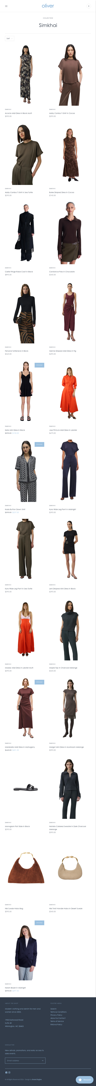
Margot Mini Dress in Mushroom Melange (66, 747)
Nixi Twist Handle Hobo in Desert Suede (65, 908)
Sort (8, 38)
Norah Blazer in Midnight (15, 988)
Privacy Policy (56, 1015)
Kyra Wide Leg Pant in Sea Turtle (18, 589)
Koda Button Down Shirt (15, 509)
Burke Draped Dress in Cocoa (61, 192)
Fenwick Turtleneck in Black (16, 351)
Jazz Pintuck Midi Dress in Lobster (63, 430)
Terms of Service (57, 1021)
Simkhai (8, 109)
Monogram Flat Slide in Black (17, 826)
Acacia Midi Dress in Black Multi (18, 113)
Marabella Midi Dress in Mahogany (20, 747)
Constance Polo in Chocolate (62, 272)
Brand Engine (37, 1079)
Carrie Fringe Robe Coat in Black (19, 272)
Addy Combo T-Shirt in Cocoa (62, 113)
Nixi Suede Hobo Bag (14, 908)
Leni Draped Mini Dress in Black (62, 589)
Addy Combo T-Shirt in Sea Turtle (19, 192)
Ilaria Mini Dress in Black (15, 430)
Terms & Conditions (58, 1012)
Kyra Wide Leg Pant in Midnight (62, 509)
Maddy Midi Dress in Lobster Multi (19, 668)
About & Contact (58, 1018)
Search (53, 1009)
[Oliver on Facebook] (6, 1073)
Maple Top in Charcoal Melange (63, 668)
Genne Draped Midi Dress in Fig (62, 351)
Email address (12, 1057)
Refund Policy (56, 1024)
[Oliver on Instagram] (9, 1073)
